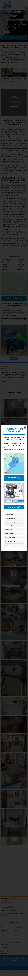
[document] (14, 488)
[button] (25, 427)
